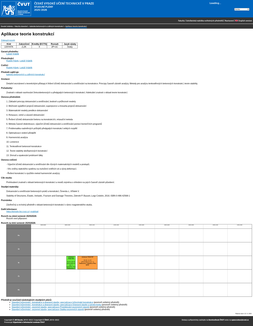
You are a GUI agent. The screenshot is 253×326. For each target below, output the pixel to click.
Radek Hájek (12, 61)
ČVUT (46, 320)
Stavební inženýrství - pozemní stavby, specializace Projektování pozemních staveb (50, 307)
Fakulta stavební (21, 26)
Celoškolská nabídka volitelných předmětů (205, 20)
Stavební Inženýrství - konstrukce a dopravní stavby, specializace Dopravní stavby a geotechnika (56, 305)
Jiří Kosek (18, 320)
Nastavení (229, 20)
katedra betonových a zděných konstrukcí (47, 26)
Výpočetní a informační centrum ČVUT (29, 322)
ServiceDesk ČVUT (216, 320)
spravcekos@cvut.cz (240, 320)
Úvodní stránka (7, 26)
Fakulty (181, 20)
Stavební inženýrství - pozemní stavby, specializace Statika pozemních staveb (48, 309)
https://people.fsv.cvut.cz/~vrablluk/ (22, 211)
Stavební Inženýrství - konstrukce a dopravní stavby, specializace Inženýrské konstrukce (52, 302)
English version (245, 20)
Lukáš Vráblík (12, 54)
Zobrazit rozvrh (8, 40)
